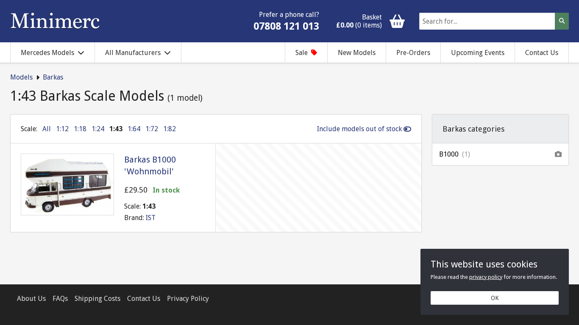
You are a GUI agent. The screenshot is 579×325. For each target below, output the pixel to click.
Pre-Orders (413, 53)
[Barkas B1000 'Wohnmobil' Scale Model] (67, 184)
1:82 (169, 129)
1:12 (62, 129)
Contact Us (541, 53)
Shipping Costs (97, 299)
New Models (357, 53)
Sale (301, 53)
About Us (31, 299)
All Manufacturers (133, 53)
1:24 (98, 129)
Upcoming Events (477, 53)
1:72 (151, 129)
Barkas (53, 77)
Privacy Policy (188, 299)
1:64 (134, 129)
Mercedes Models (47, 53)
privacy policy (485, 277)
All (46, 129)
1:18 (80, 129)
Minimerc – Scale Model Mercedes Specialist (55, 21)
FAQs (60, 299)
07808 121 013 (286, 26)
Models (21, 77)
